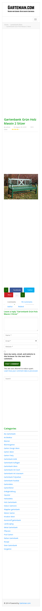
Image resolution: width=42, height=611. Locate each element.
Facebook (17, 290)
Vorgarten (7, 549)
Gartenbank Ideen (16, 25)
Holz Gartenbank (10, 502)
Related (21, 306)
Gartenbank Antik (10, 459)
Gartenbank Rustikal (11, 481)
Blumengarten (9, 445)
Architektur (8, 437)
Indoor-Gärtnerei (10, 506)
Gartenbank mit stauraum (13, 473)
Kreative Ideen (9, 516)
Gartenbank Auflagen (12, 463)
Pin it (9, 295)
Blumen (7, 441)
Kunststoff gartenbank (12, 520)
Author (10, 306)
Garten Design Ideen (11, 448)
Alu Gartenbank (10, 434)
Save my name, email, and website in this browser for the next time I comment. (19, 356)
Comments (11, 302)
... (16, 295)
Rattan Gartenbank (11, 538)
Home (6, 25)
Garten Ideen (9, 452)
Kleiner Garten (9, 513)
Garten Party (9, 455)
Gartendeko (8, 484)
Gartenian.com (25, 603)
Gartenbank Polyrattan (12, 477)
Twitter (30, 290)
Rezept (6, 542)
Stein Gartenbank (10, 545)
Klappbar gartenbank (12, 509)
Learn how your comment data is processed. (21, 371)
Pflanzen (7, 531)
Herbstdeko (8, 499)
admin (8, 127)
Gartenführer (9, 488)
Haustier (7, 495)
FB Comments (26, 302)
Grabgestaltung (10, 491)
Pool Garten (8, 534)
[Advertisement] (21, 51)
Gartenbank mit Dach (12, 470)
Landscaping (8, 524)
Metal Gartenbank (11, 527)
